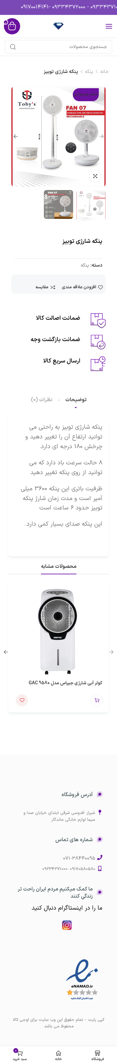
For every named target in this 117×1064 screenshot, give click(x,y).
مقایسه (41, 287)
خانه (104, 72)
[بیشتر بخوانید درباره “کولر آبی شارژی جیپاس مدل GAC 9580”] (96, 700)
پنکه (89, 72)
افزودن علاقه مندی (79, 287)
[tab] (76, 400)
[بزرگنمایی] (95, 176)
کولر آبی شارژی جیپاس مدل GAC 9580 (65, 683)
